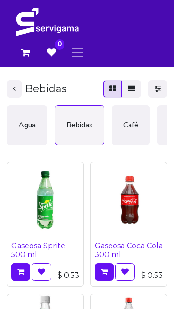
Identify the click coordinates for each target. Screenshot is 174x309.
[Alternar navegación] (77, 52)
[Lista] (131, 89)
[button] (20, 272)
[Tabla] (112, 89)
